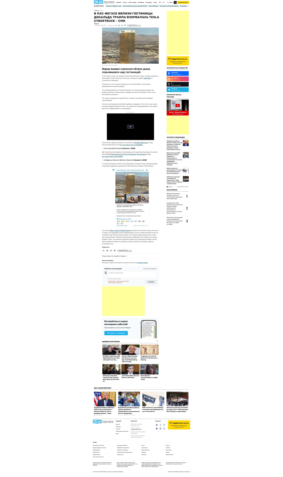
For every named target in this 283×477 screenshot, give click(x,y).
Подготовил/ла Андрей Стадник (114, 256)
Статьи (125, 2)
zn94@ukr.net (134, 433)
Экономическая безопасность (124, 452)
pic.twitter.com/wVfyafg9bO (133, 145)
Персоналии (120, 454)
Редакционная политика (122, 431)
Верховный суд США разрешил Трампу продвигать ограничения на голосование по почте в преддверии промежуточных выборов (174, 159)
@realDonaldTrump (141, 142)
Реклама (118, 429)
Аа (175, 2)
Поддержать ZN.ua (183, 2)
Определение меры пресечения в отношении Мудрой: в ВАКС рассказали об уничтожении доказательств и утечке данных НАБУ (175, 208)
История (168, 447)
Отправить (151, 282)
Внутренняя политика (98, 445)
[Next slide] (188, 6)
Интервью (141, 2)
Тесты (155, 2)
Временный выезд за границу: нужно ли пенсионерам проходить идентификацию (174, 196)
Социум (168, 445)
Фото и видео (133, 2)
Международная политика (99, 447)
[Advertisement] (123, 301)
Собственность (169, 454)
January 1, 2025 (128, 148)
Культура (144, 454)
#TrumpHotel (141, 154)
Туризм (168, 452)
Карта (117, 433)
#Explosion (132, 154)
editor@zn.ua (139, 437)
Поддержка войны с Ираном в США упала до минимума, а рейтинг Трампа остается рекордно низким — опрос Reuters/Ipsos (174, 145)
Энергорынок (96, 452)
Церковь (144, 452)
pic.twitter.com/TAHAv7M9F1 (112, 156)
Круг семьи (168, 450)
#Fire (126, 154)
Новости (118, 2)
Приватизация (96, 454)
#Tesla (111, 154)
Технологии (144, 447)
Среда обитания (146, 450)
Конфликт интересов (122, 450)
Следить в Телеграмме (117, 333)
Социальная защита (122, 445)
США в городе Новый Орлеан (120, 230)
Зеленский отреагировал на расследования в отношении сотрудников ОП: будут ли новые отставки (175, 221)
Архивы (118, 424)
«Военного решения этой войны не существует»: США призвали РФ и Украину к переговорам (174, 180)
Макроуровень (96, 450)
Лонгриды (149, 2)
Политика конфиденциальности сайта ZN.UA (179, 471)
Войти (171, 2)
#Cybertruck (119, 154)
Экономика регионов (98, 457)
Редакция (118, 426)
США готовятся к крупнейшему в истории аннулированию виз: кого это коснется (175, 170)
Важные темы (99, 6)
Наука (143, 445)
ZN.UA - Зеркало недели (177, 112)
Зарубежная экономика (123, 447)
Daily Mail (147, 78)
